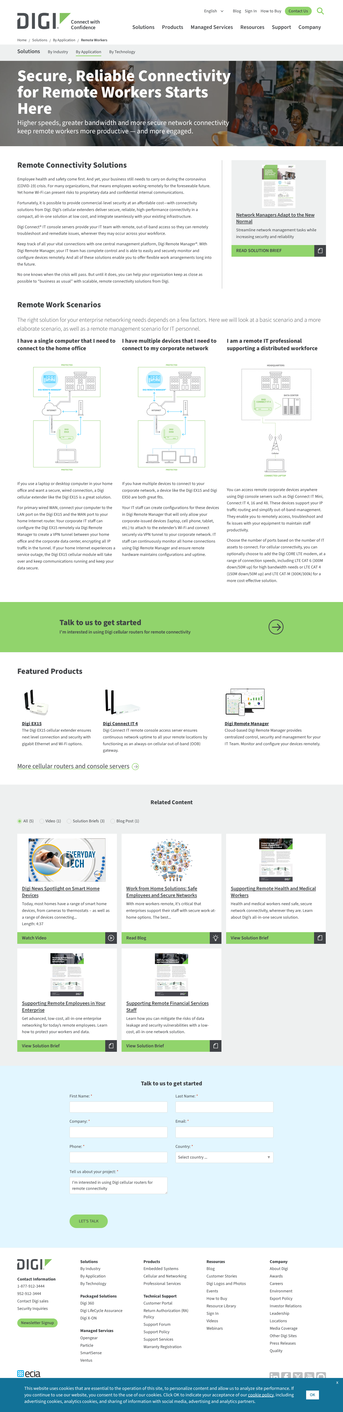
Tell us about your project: (93, 1172)
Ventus (86, 1360)
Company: (78, 1121)
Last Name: (185, 1096)
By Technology (122, 52)
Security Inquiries (32, 1309)
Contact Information (36, 1279)
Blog (237, 11)
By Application (64, 40)
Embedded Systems (161, 1269)
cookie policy (260, 1395)
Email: (180, 1121)
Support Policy (156, 1332)
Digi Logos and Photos (226, 1284)
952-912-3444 (29, 1294)
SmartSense (91, 1353)
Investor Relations (286, 1306)
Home (22, 40)
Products (172, 27)
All (28, 821)
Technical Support (160, 1296)
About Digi (279, 1269)
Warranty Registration (163, 1347)
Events (212, 1291)
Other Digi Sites (283, 1336)
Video (53, 821)
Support (281, 27)
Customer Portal (158, 1303)
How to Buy (271, 11)
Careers (276, 1284)
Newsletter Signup (37, 1323)
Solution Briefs (89, 821)
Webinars (214, 1328)
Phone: (76, 1146)
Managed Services (212, 27)
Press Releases (283, 1343)
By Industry (58, 52)
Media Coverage (284, 1328)
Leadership (279, 1313)
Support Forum (157, 1324)
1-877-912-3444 (31, 1286)
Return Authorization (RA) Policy (166, 1314)
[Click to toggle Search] (320, 11)
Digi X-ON (88, 1318)
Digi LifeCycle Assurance (101, 1311)
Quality (276, 1351)
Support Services (158, 1339)
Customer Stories (221, 1276)
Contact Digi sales (33, 1301)
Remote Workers (94, 40)
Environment (281, 1291)
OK (312, 1395)
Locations (278, 1321)
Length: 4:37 (66, 913)
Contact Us (298, 11)
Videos (212, 1321)
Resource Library (221, 1306)
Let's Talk (88, 1221)
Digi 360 (87, 1303)
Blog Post (127, 821)
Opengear (89, 1338)
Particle (86, 1345)
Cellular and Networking (165, 1276)
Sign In (251, 11)
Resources (252, 27)
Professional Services (162, 1284)
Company (309, 27)
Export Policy (281, 1298)
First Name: (80, 1096)
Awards (276, 1276)
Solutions (143, 27)
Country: (182, 1146)
